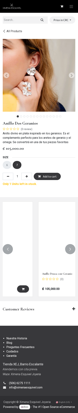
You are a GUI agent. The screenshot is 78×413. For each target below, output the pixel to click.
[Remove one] (8, 176)
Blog (9, 342)
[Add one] (26, 176)
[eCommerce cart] (61, 6)
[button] (6, 75)
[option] (39, 249)
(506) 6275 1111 (19, 383)
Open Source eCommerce (58, 407)
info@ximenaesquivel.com (25, 387)
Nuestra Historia (16, 338)
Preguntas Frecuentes (20, 347)
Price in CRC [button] (61, 20)
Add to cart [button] (49, 176)
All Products (14, 31)
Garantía (11, 356)
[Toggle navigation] (71, 6)
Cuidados (12, 351)
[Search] (42, 20)
